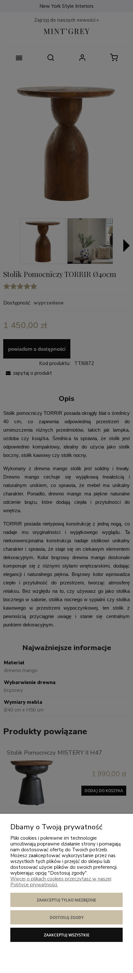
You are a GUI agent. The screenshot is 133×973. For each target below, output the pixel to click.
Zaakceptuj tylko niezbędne (66, 900)
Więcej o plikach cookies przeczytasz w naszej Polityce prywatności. (60, 882)
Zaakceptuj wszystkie (66, 935)
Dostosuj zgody (67, 917)
